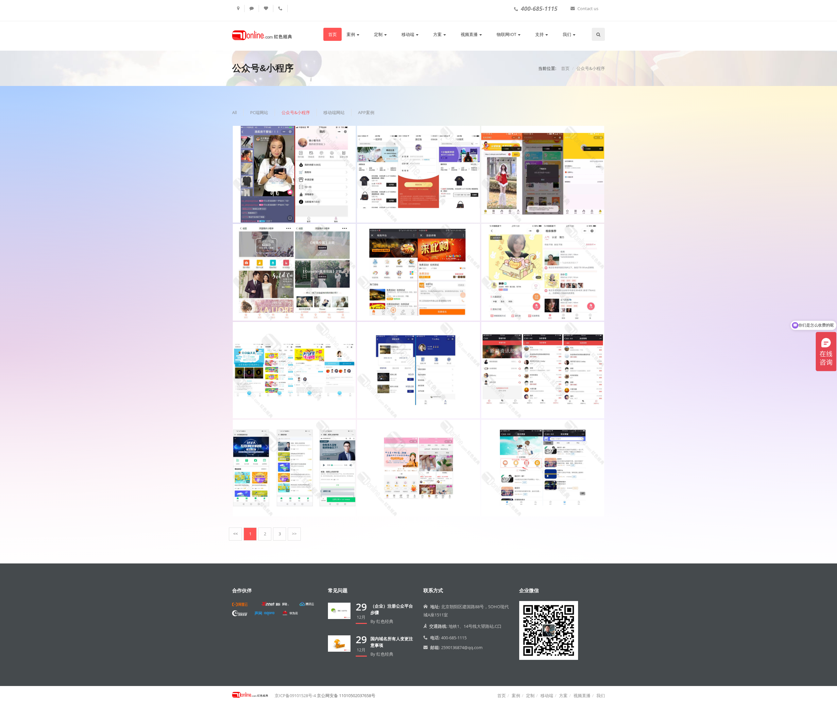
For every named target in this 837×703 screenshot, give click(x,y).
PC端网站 (259, 112)
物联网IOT (507, 34)
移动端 (408, 34)
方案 (438, 34)
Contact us (587, 8)
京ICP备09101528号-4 (295, 695)
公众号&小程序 (590, 68)
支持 (540, 34)
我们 (567, 34)
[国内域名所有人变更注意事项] (339, 643)
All (234, 112)
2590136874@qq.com (462, 647)
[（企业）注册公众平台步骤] (339, 610)
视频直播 (470, 34)
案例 (351, 34)
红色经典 (384, 621)
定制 (379, 34)
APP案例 (366, 112)
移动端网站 (334, 112)
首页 (332, 34)
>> (294, 534)
